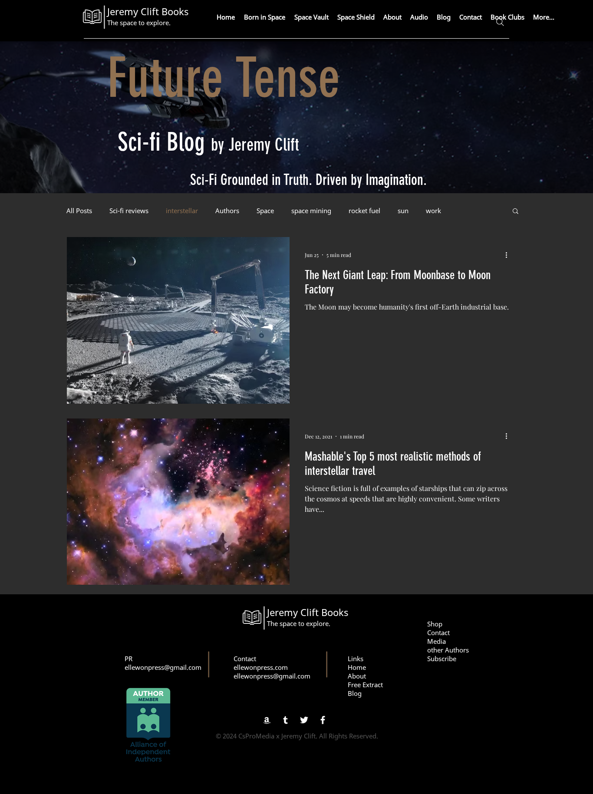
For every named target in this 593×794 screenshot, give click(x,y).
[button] (515, 211)
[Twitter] (304, 720)
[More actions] (509, 255)
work (433, 210)
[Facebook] (322, 720)
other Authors (448, 650)
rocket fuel (364, 210)
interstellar (182, 210)
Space (265, 210)
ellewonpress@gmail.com (163, 667)
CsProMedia (256, 735)
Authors (227, 210)
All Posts (79, 210)
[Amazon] (266, 720)
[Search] (500, 22)
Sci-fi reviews (128, 210)
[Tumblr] (285, 720)
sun (403, 210)
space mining (311, 210)
